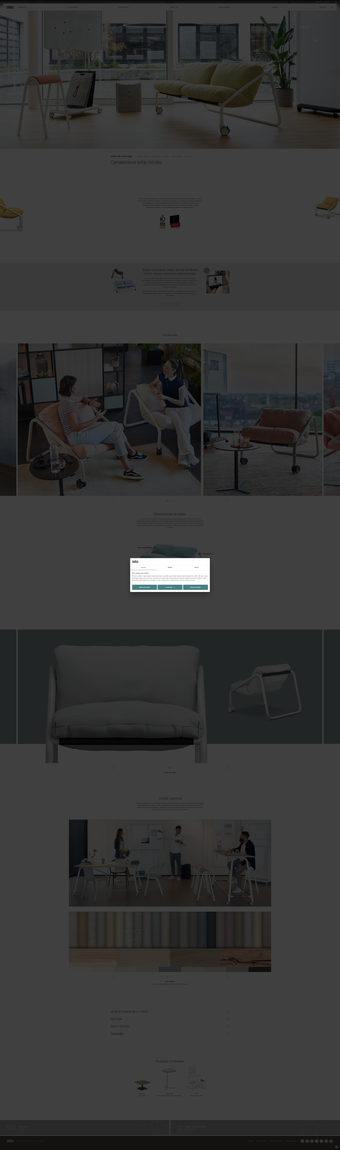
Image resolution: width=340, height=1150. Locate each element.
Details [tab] (170, 567)
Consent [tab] (143, 567)
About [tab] (197, 567)
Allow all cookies (195, 587)
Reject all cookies (144, 587)
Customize (169, 587)
